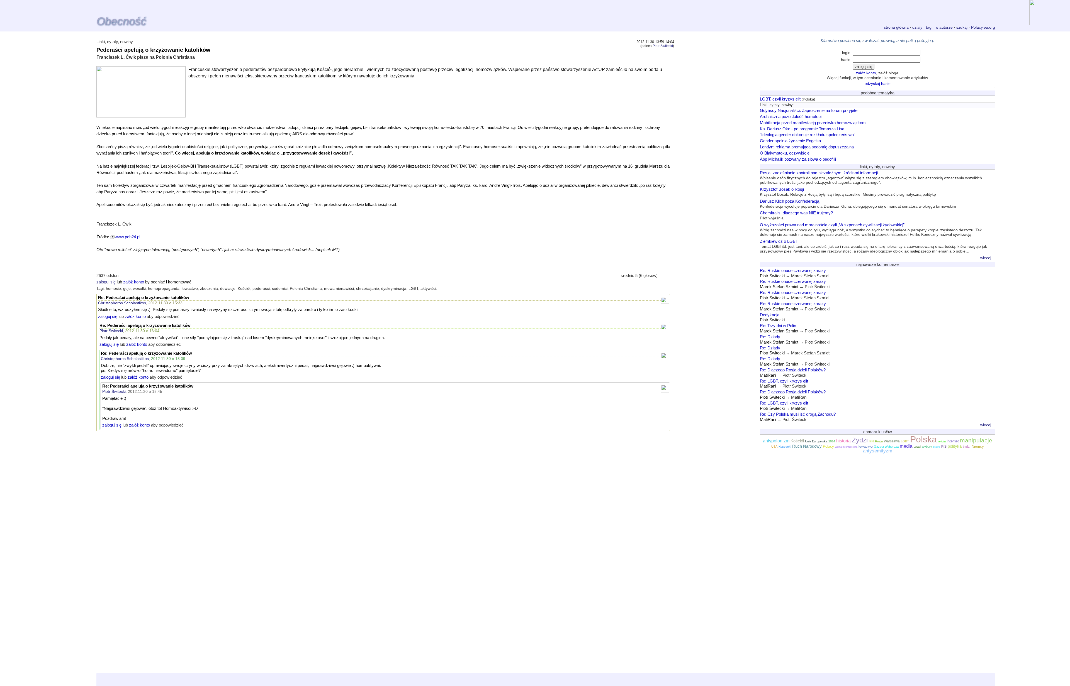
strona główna (896, 27)
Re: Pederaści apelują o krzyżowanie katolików (143, 297)
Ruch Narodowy (807, 446)
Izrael (917, 446)
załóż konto (133, 282)
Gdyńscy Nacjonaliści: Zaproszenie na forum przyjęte (808, 110)
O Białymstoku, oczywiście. (785, 153)
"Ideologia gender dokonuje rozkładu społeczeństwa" (807, 134)
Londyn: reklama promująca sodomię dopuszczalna (807, 146)
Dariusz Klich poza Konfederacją (858, 204)
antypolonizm (776, 440)
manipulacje (976, 440)
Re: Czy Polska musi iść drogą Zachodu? (798, 414)
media (906, 446)
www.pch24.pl (127, 237)
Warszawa (892, 441)
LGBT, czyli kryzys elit (780, 99)
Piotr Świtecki (663, 46)
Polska (923, 439)
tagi (929, 27)
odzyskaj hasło (878, 83)
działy (917, 27)
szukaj (961, 27)
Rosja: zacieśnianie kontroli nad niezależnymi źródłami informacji (871, 177)
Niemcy (978, 446)
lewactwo (866, 447)
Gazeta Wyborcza (886, 446)
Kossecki (785, 446)
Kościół (797, 441)
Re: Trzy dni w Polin (778, 325)
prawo (936, 446)
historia (843, 440)
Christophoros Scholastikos (122, 303)
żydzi (967, 447)
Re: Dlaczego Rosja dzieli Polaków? (793, 369)
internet (953, 441)
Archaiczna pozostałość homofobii (791, 116)
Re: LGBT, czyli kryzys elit (784, 381)
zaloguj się (106, 282)
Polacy (828, 446)
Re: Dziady (770, 336)
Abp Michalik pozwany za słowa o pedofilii (798, 159)
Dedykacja (769, 314)
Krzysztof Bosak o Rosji (848, 192)
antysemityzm (877, 451)
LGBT (905, 441)
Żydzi (860, 440)
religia (942, 441)
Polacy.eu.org (983, 27)
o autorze (944, 27)
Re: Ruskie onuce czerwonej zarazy (793, 270)
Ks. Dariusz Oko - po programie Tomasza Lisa (802, 128)
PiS (944, 447)
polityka (955, 446)
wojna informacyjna (846, 446)
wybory (927, 446)
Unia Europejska (816, 441)
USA (774, 446)
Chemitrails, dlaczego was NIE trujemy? (796, 215)
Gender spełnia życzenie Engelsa (790, 140)
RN (871, 441)
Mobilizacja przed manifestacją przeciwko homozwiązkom (813, 122)
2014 (831, 441)
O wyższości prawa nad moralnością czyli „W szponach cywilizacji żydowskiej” (871, 229)
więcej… (987, 258)
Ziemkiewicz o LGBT (873, 246)
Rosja (879, 441)
